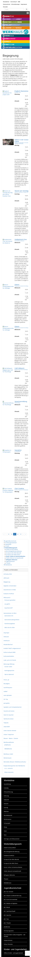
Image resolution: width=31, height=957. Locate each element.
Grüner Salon (8, 666)
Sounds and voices (9, 711)
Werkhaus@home (9, 742)
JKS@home (7, 745)
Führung (6, 796)
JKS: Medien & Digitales (10, 903)
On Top (6, 699)
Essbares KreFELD (9, 593)
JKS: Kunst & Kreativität (10, 899)
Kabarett (6, 800)
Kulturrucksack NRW (9, 652)
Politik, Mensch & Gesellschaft (14, 558)
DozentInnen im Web (10, 590)
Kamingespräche (9, 670)
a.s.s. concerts (8, 768)
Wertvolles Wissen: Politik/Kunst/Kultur (15, 762)
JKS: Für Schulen (8, 891)
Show (5, 827)
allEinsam (6, 578)
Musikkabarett (8, 815)
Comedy (6, 788)
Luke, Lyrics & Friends (10, 660)
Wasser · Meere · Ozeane (11, 738)
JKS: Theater (7, 923)
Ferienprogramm (9, 931)
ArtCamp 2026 (8, 574)
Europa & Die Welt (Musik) (13, 553)
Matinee (6, 811)
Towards (6, 723)
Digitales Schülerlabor (10, 586)
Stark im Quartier (9, 715)
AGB (19, 1)
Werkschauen (7, 758)
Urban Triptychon (9, 734)
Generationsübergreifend (11, 619)
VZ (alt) (7, 546)
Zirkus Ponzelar (8, 944)
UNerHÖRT (7, 726)
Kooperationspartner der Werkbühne (14, 766)
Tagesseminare (10, 561)
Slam (5, 831)
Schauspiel (7, 823)
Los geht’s (7, 604)
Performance (7, 819)
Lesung (6, 807)
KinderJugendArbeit (11, 542)
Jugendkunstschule (10, 541)
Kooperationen (8, 940)
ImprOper (6, 633)
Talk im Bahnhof (9, 674)
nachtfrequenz (8, 687)
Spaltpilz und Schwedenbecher (13, 707)
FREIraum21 (7, 597)
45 (8, 534)
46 (11, 534)
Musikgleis (7, 683)
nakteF (5, 691)
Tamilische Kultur (9, 719)
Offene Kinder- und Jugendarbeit (13, 953)
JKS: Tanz (6, 919)
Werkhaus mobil (8, 754)
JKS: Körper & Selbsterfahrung (12, 895)
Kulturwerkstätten (9, 656)
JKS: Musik (7, 907)
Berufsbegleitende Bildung (14, 551)
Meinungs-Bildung (9, 664)
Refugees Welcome (11, 559)
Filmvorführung (8, 792)
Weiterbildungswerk (11, 548)
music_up (6, 679)
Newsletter (6, 1)
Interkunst (7, 640)
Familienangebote (9, 623)
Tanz (5, 835)
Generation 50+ (8, 616)
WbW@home (8, 749)
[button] (4, 541)
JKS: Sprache (7, 915)
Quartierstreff (8, 608)
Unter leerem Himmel (10, 730)
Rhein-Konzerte (8, 772)
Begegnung (7, 582)
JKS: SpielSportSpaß (9, 911)
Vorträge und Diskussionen (11, 839)
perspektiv (7, 703)
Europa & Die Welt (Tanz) (13, 554)
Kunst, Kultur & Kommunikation (15, 556)
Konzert (6, 803)
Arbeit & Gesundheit (12, 549)
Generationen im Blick (10, 613)
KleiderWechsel (8, 644)
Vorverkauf (13, 1)
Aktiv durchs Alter (9, 627)
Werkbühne (8, 565)
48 (17, 534)
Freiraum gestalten (9, 600)
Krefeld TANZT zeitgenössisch (12, 648)
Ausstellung (7, 784)
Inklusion (6, 636)
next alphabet (8, 695)
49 (20, 534)
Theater (8, 563)
